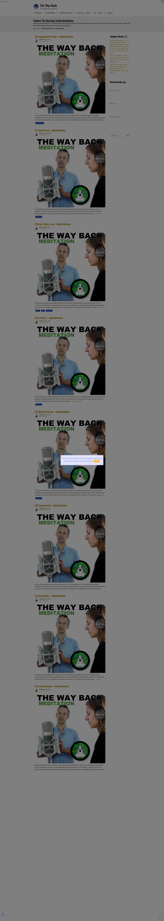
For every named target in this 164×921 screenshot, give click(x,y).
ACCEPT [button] (97, 461)
